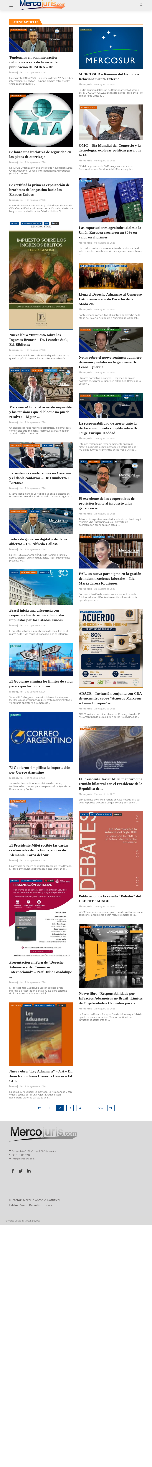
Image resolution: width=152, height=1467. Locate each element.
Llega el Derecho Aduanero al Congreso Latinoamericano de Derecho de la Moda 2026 (110, 299)
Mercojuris (16, 72)
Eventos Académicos (92, 266)
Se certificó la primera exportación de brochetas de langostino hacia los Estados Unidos (39, 189)
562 (100, 1108)
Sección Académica (32, 223)
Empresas (86, 181)
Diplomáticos (88, 729)
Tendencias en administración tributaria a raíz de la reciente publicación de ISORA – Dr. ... (33, 62)
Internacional (18, 30)
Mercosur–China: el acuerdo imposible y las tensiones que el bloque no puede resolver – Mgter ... (40, 412)
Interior (15, 646)
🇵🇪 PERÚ (49, 881)
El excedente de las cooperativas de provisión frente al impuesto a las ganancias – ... (107, 503)
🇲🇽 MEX (61, 1005)
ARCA (83, 462)
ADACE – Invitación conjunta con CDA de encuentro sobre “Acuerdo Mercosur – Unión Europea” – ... (110, 698)
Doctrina (85, 330)
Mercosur (86, 30)
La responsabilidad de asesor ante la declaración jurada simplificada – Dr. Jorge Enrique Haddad (108, 428)
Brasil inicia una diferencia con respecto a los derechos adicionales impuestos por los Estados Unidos (37, 615)
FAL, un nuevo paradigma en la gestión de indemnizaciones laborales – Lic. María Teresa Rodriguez (110, 578)
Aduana (15, 370)
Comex (25, 370)
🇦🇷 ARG (33, 30)
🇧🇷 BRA (130, 927)
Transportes (18, 96)
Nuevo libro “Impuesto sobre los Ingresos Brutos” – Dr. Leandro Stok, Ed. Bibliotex (38, 339)
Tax (46, 223)
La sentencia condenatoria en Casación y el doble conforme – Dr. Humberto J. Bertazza (40, 478)
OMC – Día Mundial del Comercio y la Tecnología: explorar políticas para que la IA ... (110, 150)
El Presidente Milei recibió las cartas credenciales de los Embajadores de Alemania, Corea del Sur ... (38, 850)
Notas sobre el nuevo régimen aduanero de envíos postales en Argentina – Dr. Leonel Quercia (110, 362)
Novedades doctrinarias (107, 330)
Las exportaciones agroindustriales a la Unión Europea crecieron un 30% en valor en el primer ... (110, 232)
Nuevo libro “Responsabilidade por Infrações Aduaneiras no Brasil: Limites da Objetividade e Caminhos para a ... (111, 998)
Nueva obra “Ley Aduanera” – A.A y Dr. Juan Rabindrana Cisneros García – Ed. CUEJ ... (41, 1076)
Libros (14, 223)
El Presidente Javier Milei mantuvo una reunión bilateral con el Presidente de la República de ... (110, 784)
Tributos (128, 396)
